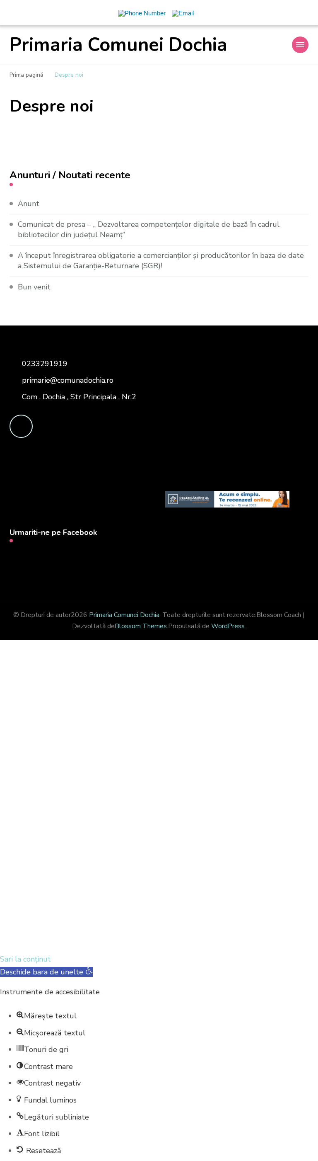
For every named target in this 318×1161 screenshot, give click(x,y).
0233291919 (44, 364)
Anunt (28, 204)
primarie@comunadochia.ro (67, 380)
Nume (41, 847)
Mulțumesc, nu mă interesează (159, 939)
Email (40, 796)
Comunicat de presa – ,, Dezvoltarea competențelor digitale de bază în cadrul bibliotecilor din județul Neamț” (148, 229)
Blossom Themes (141, 626)
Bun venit (34, 287)
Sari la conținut (25, 959)
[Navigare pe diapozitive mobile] (300, 44)
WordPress (228, 626)
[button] (46, 972)
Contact (48, 770)
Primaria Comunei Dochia (118, 45)
